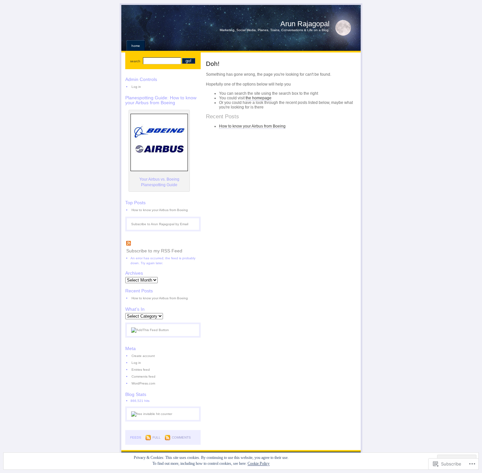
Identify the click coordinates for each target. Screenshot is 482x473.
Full (156, 437)
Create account (143, 356)
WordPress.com (143, 383)
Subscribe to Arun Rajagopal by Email (159, 224)
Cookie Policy (259, 463)
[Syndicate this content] (163, 243)
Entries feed (140, 369)
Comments (181, 437)
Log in (136, 87)
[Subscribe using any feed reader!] (150, 330)
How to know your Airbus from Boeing (252, 126)
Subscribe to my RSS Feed (154, 250)
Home (135, 46)
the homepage (258, 98)
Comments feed (143, 376)
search (135, 61)
